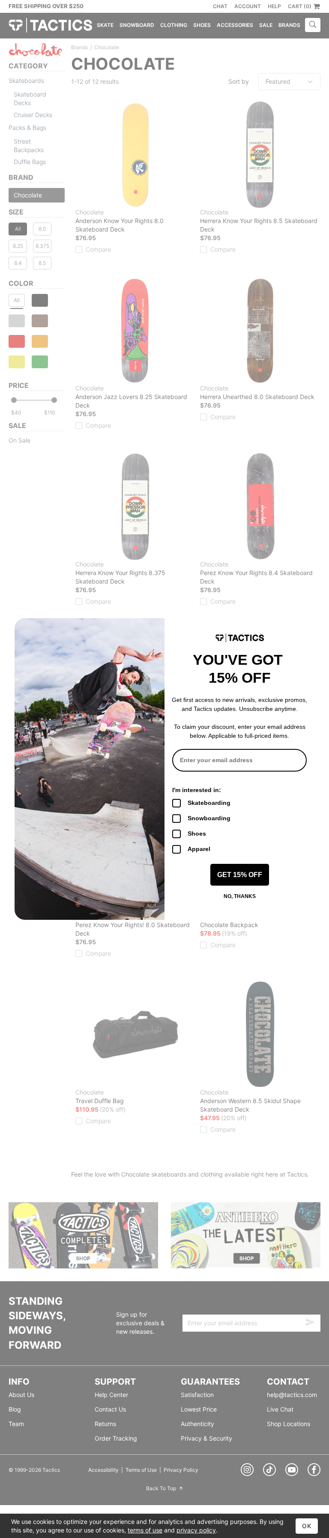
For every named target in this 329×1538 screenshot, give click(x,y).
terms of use (145, 1530)
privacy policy (196, 1530)
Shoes (197, 833)
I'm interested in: (196, 790)
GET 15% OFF (239, 874)
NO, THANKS (240, 896)
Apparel (199, 848)
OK (306, 1525)
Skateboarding (209, 802)
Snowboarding (209, 818)
